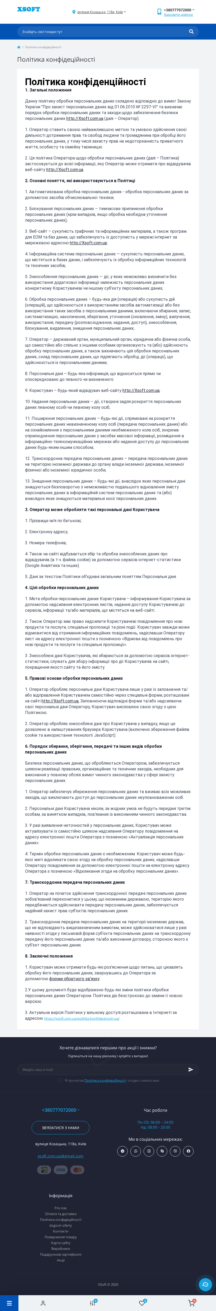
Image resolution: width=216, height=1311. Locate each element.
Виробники (60, 1248)
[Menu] (9, 1303)
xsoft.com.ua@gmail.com (61, 1155)
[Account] (43, 1303)
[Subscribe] (191, 1069)
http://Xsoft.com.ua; (88, 242)
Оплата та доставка (60, 1213)
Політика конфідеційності (105, 1080)
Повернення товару (61, 1237)
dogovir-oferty (60, 1225)
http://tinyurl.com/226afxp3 (175, 1151)
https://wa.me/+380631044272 (135, 1151)
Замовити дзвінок (178, 14)
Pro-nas (61, 1208)
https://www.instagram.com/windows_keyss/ (149, 1151)
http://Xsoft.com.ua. (60, 700)
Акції (61, 1260)
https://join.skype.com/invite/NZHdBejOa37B (162, 1151)
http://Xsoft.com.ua (84, 118)
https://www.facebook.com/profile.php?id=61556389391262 (188, 1151)
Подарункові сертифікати (60, 1254)
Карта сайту (60, 1242)
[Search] (191, 32)
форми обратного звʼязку (74, 978)
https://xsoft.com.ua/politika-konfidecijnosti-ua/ (82, 1018)
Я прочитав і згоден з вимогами (112, 1080)
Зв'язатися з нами (60, 1127)
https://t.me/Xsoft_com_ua (122, 1151)
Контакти (60, 1231)
